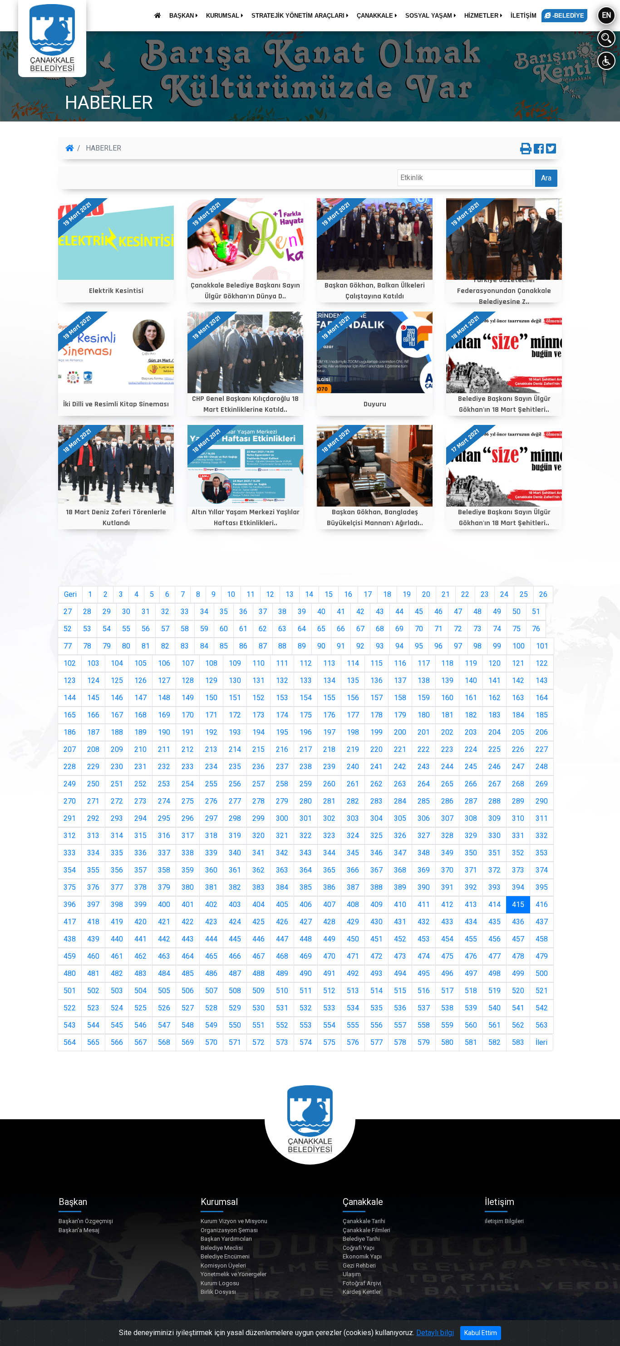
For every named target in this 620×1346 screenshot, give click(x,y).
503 (117, 990)
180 (424, 715)
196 (306, 732)
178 (376, 715)
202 (447, 732)
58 (185, 628)
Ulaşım (352, 1274)
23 (485, 594)
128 (188, 680)
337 (164, 853)
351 (494, 853)
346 (376, 853)
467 (258, 956)
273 (140, 801)
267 (494, 784)
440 (117, 939)
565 (93, 1042)
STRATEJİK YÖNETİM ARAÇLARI (298, 15)
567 (140, 1042)
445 (235, 939)
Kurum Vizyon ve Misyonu (234, 1221)
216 (282, 749)
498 (494, 973)
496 (447, 973)
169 (164, 715)
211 (164, 749)
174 (282, 715)
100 (518, 646)
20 (426, 594)
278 (258, 801)
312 (70, 835)
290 (542, 801)
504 (140, 990)
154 (306, 697)
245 (471, 766)
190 (164, 732)
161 (471, 697)
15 (329, 594)
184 (518, 715)
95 (419, 646)
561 (494, 1025)
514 (376, 990)
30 (126, 611)
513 (353, 990)
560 (471, 1025)
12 (270, 594)
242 (400, 766)
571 (235, 1042)
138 (424, 680)
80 (126, 646)
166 (93, 715)
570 (211, 1042)
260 (329, 784)
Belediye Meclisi (222, 1247)
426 (282, 921)
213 (211, 749)
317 (188, 835)
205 (518, 732)
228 (70, 766)
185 (542, 715)
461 (117, 956)
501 (70, 990)
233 (188, 766)
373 (518, 870)
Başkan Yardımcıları (226, 1238)
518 (471, 990)
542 (542, 1008)
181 (447, 715)
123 (70, 680)
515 (400, 990)
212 (188, 749)
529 (235, 1008)
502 (93, 990)
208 (93, 749)
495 (424, 973)
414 (494, 904)
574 (306, 1042)
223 (447, 749)
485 (188, 973)
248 (542, 766)
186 (70, 732)
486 (211, 973)
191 (188, 732)
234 (211, 766)
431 (400, 921)
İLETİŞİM (523, 15)
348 (424, 853)
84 (204, 646)
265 (447, 784)
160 (447, 697)
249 (70, 784)
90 (321, 646)
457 (518, 939)
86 (243, 646)
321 (282, 835)
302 (329, 818)
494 (400, 973)
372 (494, 870)
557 (400, 1025)
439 (93, 939)
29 (107, 611)
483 (140, 973)
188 (117, 732)
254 (188, 784)
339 (211, 853)
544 (93, 1025)
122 (542, 663)
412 (447, 904)
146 (117, 697)
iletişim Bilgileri (504, 1221)
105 (140, 663)
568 (164, 1042)
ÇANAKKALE (376, 15)
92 (360, 646)
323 (329, 835)
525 (140, 1008)
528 (211, 1008)
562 (518, 1025)
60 (224, 628)
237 (282, 766)
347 (400, 853)
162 (494, 697)
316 (164, 835)
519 (494, 990)
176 (329, 715)
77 (68, 646)
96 (438, 646)
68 (380, 628)
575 (329, 1042)
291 (70, 818)
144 (70, 697)
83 (185, 646)
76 (536, 628)
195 (282, 732)
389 (400, 887)
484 (164, 973)
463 (164, 956)
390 (424, 887)
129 (211, 680)
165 (70, 715)
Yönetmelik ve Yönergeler (233, 1274)
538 (447, 1008)
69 (399, 628)
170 (188, 715)
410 (400, 904)
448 (306, 939)
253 (164, 784)
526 (164, 1008)
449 (329, 939)
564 (70, 1042)
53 (87, 628)
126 (140, 680)
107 (188, 663)
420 (140, 921)
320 (258, 835)
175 (306, 715)
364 (306, 870)
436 (518, 921)
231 (140, 766)
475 (447, 956)
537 (424, 1008)
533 (329, 1008)
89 (302, 646)
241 (376, 766)
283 (376, 801)
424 (235, 921)
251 (117, 784)
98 (477, 646)
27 (68, 611)
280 (306, 801)
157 (376, 697)
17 (368, 594)
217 (306, 749)
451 (376, 939)
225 (494, 749)
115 (376, 663)
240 (353, 766)
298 (235, 818)
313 (93, 835)
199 (376, 732)
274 (164, 801)
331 (518, 835)
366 (353, 870)
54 (107, 628)
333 (70, 853)
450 (353, 939)
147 (140, 697)
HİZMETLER (482, 15)
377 (117, 887)
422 (188, 921)
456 (494, 939)
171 (211, 715)
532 (306, 1008)
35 (224, 611)
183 (494, 715)
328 (447, 835)
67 (360, 628)
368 (400, 870)
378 (140, 887)
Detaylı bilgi (435, 1332)
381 (211, 887)
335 (117, 853)
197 (329, 732)
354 (70, 870)
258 (282, 784)
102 (70, 663)
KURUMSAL (223, 15)
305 (400, 818)
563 (542, 1025)
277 (235, 801)
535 (376, 1008)
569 (188, 1042)
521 (542, 990)
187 (93, 732)
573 (282, 1042)
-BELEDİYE (567, 15)
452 (400, 939)
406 (306, 904)
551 (258, 1025)
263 (400, 784)
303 (353, 818)
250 (93, 784)
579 (424, 1042)
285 (424, 801)
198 (353, 732)
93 (380, 646)
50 (516, 611)
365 (329, 870)
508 (235, 990)
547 (164, 1025)
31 (146, 611)
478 (518, 956)
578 (400, 1042)
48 (477, 611)
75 (516, 628)
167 (117, 715)
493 (376, 973)
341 (258, 853)
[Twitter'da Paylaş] (551, 149)
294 (140, 818)
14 (309, 594)
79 (107, 646)
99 (497, 646)
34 (204, 611)
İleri (541, 1042)
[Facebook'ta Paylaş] (539, 149)
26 (543, 594)
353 (542, 853)
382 (235, 887)
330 (494, 835)
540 (494, 1008)
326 (400, 835)
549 (211, 1025)
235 (235, 766)
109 (235, 663)
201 (424, 732)
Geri (70, 594)
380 (188, 887)
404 (258, 904)
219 (353, 749)
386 (329, 887)
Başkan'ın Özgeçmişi (86, 1221)
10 (231, 594)
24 (504, 594)
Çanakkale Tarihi (364, 1221)
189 (140, 732)
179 (400, 715)
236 (258, 766)
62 (263, 628)
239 (329, 766)
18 (387, 594)
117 (424, 663)
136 (376, 680)
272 (117, 801)
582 (494, 1042)
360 (211, 870)
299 (258, 818)
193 (235, 732)
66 (341, 628)
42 (360, 611)
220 (376, 749)
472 (376, 956)
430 (376, 921)
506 (188, 990)
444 (211, 939)
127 (164, 680)
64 (302, 628)
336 (140, 853)
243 (424, 766)
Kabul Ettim (480, 1332)
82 (165, 646)
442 (164, 939)
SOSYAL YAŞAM (429, 15)
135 (353, 680)
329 (471, 835)
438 (70, 939)
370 (447, 870)
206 (542, 732)
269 (542, 784)
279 (282, 801)
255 (211, 784)
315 (140, 835)
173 (258, 715)
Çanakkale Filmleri (366, 1230)
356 (117, 870)
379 (164, 887)
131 (258, 680)
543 (70, 1025)
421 (164, 921)
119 (471, 663)
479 (542, 956)
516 (424, 990)
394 (518, 887)
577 (376, 1042)
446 (258, 939)
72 (458, 628)
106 (164, 663)
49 (497, 611)
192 (211, 732)
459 (70, 956)
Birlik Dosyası (218, 1291)
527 (188, 1008)
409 (376, 904)
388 (376, 887)
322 (306, 835)
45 (419, 611)
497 (471, 973)
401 (188, 904)
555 (353, 1025)
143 (542, 680)
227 (542, 749)
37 (263, 611)
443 (188, 939)
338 (188, 853)
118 (447, 663)
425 (258, 921)
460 (93, 956)
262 (376, 784)
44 (399, 611)
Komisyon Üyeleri (223, 1265)
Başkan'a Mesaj (79, 1230)
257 (258, 784)
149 (188, 697)
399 (140, 904)
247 (518, 766)
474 (424, 956)
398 (117, 904)
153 (282, 697)
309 (494, 818)
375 (70, 887)
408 (353, 904)
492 (353, 973)
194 (258, 732)
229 (93, 766)
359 (188, 870)
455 (471, 939)
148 (164, 697)
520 (518, 990)
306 (424, 818)
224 (471, 749)
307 (447, 818)
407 (329, 904)
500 (542, 973)
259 (306, 784)
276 (211, 801)
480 (70, 973)
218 (329, 749)
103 (93, 663)
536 (400, 1008)
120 (494, 663)
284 (400, 801)
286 (447, 801)
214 (235, 749)
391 (447, 887)
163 (518, 697)
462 (140, 956)
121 (518, 663)
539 (471, 1008)
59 (204, 628)
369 (424, 870)
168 (140, 715)
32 (165, 611)
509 (258, 990)
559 (447, 1025)
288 (494, 801)
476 (471, 956)
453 (424, 939)
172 (235, 715)
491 (329, 973)
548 (188, 1025)
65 (321, 628)
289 (518, 801)
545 (117, 1025)
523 (93, 1008)
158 (400, 697)
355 (93, 870)
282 (353, 801)
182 (471, 715)
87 (263, 646)
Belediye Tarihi (361, 1238)
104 (117, 663)
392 (471, 887)
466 (235, 956)
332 (542, 835)
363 (282, 870)
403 (235, 904)
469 (306, 956)
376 (93, 887)
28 (87, 611)
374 (542, 870)
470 (329, 956)
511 (306, 990)
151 (235, 697)
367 (376, 870)
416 (542, 904)
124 (93, 680)
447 (282, 939)
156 (353, 697)
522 (70, 1008)
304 (376, 818)
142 (518, 680)
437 (542, 921)
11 (250, 594)
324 (353, 835)
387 (353, 887)
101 (542, 646)
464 (188, 956)
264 (424, 784)
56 (146, 628)
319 (235, 835)
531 (282, 1008)
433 (447, 921)
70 (419, 628)
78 (87, 646)
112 (306, 663)
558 (424, 1025)
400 (164, 904)
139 (447, 680)
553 (306, 1025)
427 (306, 921)
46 (438, 611)
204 (494, 732)
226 (518, 749)
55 (126, 628)
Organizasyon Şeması (229, 1230)
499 (518, 973)
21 (446, 594)
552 (282, 1025)
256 (235, 784)
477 (494, 956)
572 (258, 1042)
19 (407, 594)
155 (329, 697)
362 (258, 870)
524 (117, 1008)
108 (211, 663)
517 (447, 990)
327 (424, 835)
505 (164, 990)
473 (400, 956)
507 (211, 990)
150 (211, 697)
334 (93, 853)
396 (70, 904)
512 (329, 990)
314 (117, 835)
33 (185, 611)
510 (282, 990)
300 (282, 818)
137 (400, 680)
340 (235, 853)
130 (235, 680)
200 (400, 732)
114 (353, 663)
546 (140, 1025)
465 (211, 956)
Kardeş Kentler (362, 1291)
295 (164, 818)
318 (211, 835)
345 (353, 853)
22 (465, 594)
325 (376, 835)
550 (235, 1025)
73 (477, 628)
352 (518, 853)
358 (164, 870)
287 (471, 801)
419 (117, 921)
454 (447, 939)
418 (93, 921)
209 (117, 749)
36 (243, 611)
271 (93, 801)
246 (494, 766)
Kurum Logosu (220, 1283)
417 (70, 921)
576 (353, 1042)
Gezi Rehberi (359, 1265)
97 (458, 646)
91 (341, 646)
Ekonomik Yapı (362, 1256)
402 (211, 904)
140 (471, 680)
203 (471, 732)
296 (188, 818)
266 (471, 784)
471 (353, 956)
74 (497, 628)
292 (93, 818)
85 (224, 646)
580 (447, 1042)
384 (282, 887)
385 (306, 887)
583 (518, 1042)
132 (282, 680)
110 (258, 663)
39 (302, 611)
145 (93, 697)
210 (140, 749)
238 (306, 766)
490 (306, 973)
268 (518, 784)
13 (289, 594)
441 (140, 939)
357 (140, 870)
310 (518, 818)
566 (117, 1042)
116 (400, 663)
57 (165, 628)
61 (243, 628)
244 (447, 766)
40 (321, 611)
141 (494, 680)
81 (146, 646)
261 (353, 784)
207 (70, 749)
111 (282, 663)
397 (93, 904)
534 (353, 1008)
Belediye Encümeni (225, 1256)
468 (282, 956)
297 (211, 818)
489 (282, 973)
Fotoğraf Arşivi (362, 1283)
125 (117, 680)
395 (542, 887)
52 (68, 628)
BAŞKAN (182, 15)
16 (348, 594)
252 (140, 784)
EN (606, 15)
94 (399, 646)
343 (306, 853)
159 (424, 697)
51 (536, 611)
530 (258, 1008)
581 (471, 1042)
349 (447, 853)
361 (235, 870)
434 (471, 921)
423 (211, 921)
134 (329, 680)
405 (282, 904)
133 (306, 680)
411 (424, 904)
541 (518, 1008)
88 (282, 646)
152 (258, 697)
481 (93, 973)
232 (164, 766)
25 (524, 594)
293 (117, 818)
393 (494, 887)
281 (329, 801)
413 (471, 904)
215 (258, 749)
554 (329, 1025)
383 (258, 887)
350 (471, 853)
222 (424, 749)
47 (458, 611)
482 (117, 973)
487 (235, 973)
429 (353, 921)
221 (400, 749)
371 (471, 870)
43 (380, 611)
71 (438, 628)
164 (542, 697)
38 (282, 611)
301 (306, 818)
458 (542, 939)
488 (258, 973)
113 (329, 663)
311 (542, 818)
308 (471, 818)
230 (117, 766)
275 (188, 801)
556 (376, 1025)
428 (329, 921)
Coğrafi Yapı (358, 1247)
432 (424, 921)
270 (70, 801)
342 (282, 853)
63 (282, 628)
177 (353, 715)
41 (341, 611)
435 (494, 921)
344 (329, 853)
